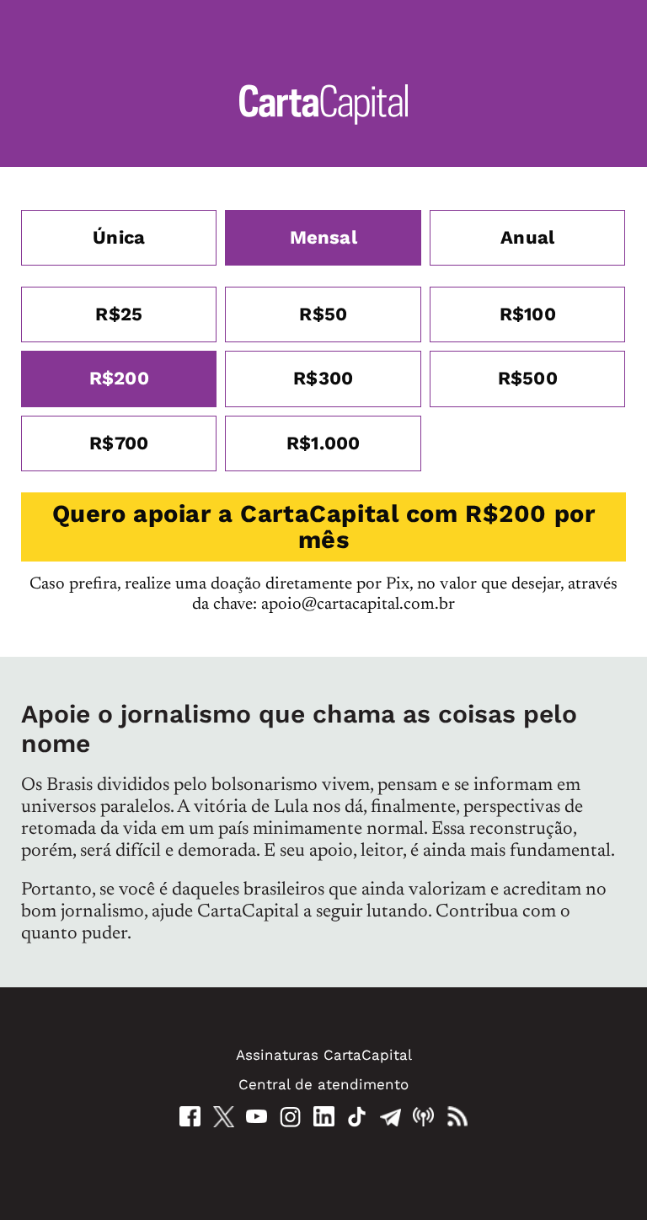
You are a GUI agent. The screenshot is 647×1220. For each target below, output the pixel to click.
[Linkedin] (323, 1116)
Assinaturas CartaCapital (324, 1054)
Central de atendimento (323, 1084)
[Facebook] (190, 1116)
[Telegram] (390, 1116)
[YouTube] (256, 1117)
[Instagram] (290, 1116)
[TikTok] (356, 1116)
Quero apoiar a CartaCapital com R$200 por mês (324, 526)
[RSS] (457, 1116)
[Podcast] (423, 1116)
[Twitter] (223, 1116)
